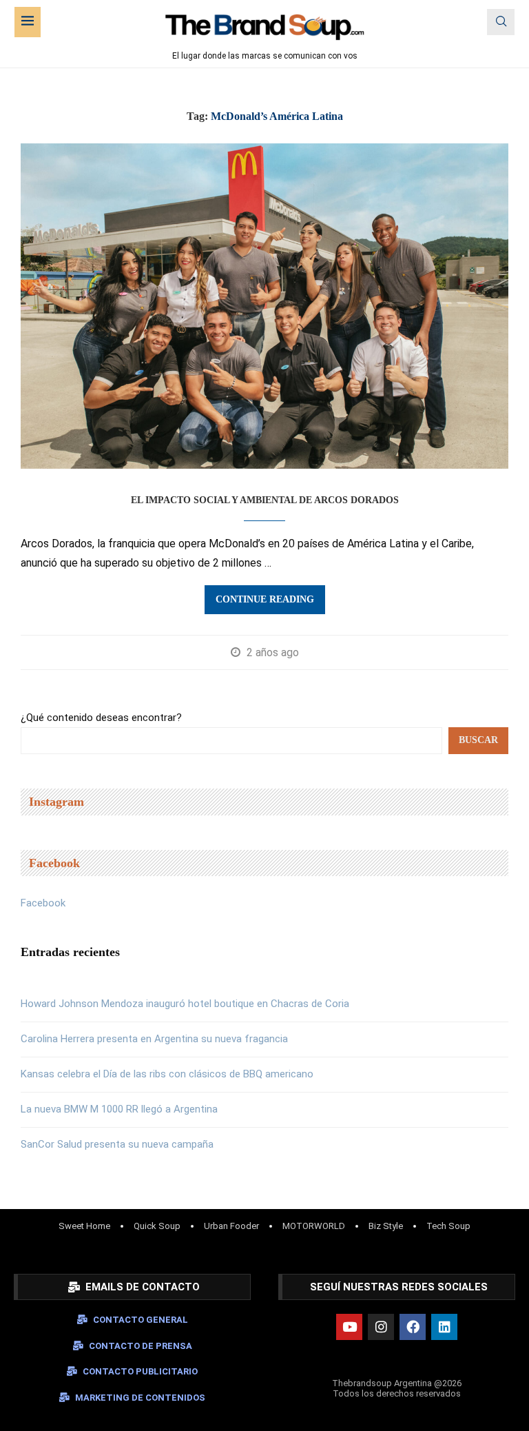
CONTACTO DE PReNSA (140, 1346)
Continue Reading (265, 599)
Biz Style (386, 1226)
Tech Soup (448, 1226)
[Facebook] (413, 1327)
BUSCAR (478, 740)
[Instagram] (381, 1327)
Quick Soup (157, 1226)
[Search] (501, 22)
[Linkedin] (444, 1327)
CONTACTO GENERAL (140, 1320)
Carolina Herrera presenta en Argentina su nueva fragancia (154, 1039)
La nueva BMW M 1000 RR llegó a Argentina (119, 1109)
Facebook (43, 903)
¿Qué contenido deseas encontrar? (101, 717)
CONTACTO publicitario (140, 1371)
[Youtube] (349, 1327)
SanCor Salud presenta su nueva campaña (117, 1144)
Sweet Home (84, 1226)
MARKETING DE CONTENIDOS (140, 1397)
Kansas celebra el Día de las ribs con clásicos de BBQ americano (167, 1074)
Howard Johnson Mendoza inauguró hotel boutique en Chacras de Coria (185, 1003)
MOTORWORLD (313, 1226)
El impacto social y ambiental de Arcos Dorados (265, 500)
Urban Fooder (231, 1226)
